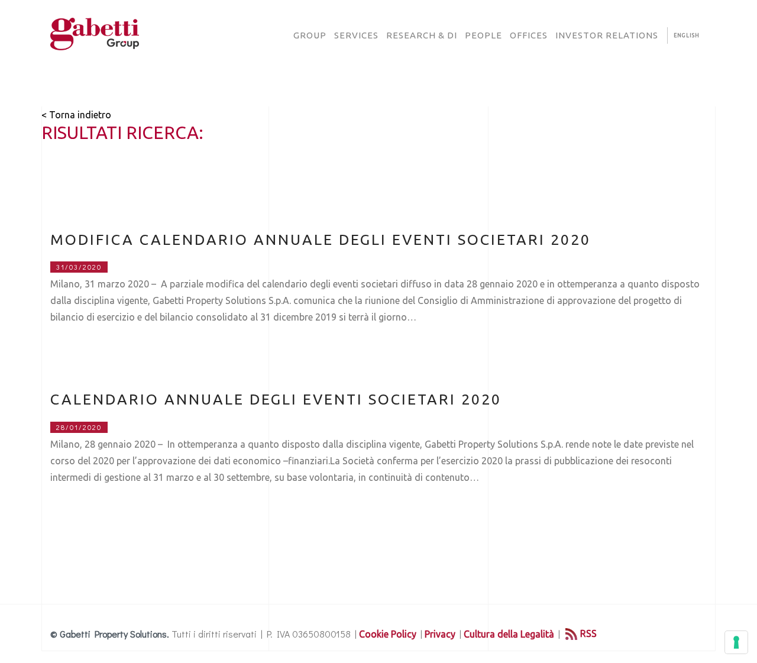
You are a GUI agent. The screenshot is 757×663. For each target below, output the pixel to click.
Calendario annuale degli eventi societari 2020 (276, 399)
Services (356, 35)
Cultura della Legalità (509, 634)
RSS (588, 633)
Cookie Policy (387, 634)
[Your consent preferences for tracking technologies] (736, 642)
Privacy (440, 634)
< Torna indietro (76, 114)
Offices (529, 35)
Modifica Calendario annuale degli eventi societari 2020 (320, 239)
